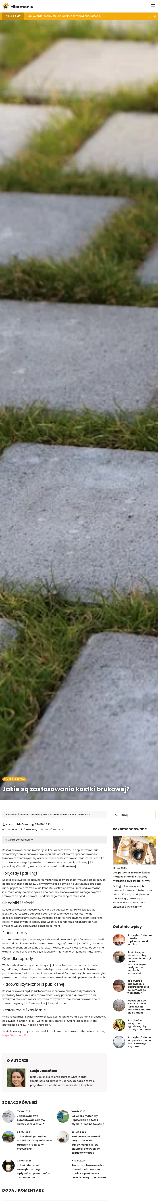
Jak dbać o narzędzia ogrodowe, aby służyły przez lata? (139, 1025)
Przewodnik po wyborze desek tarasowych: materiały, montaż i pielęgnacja (140, 1006)
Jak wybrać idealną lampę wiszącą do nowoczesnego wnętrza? (139, 1042)
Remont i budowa (14, 779)
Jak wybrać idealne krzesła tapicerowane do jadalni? (139, 940)
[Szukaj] (116, 814)
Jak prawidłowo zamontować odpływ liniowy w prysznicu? (31, 1120)
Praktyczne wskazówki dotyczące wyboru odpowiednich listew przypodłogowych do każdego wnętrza (86, 1145)
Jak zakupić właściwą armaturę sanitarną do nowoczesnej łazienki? (70, 16)
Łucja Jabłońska (17, 824)
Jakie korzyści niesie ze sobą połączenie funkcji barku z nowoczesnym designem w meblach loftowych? (139, 963)
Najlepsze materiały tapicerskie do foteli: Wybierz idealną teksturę (87, 1120)
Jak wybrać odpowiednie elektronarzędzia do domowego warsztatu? (138, 987)
